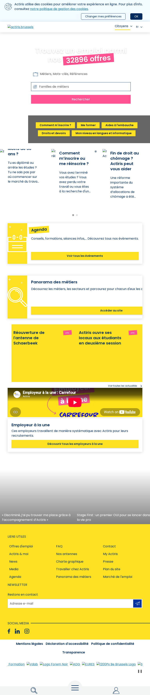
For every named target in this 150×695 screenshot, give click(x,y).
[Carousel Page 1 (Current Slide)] (73, 215)
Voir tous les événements (85, 256)
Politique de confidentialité (112, 643)
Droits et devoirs (54, 133)
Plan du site (111, 569)
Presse (108, 561)
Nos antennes (66, 554)
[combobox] (81, 86)
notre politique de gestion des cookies (59, 9)
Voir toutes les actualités (122, 385)
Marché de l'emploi (117, 577)
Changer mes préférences (103, 16)
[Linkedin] (17, 631)
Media (13, 569)
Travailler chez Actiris (72, 569)
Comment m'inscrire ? (55, 125)
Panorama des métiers (73, 577)
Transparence (73, 652)
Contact (109, 546)
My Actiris (110, 554)
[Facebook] (9, 631)
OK (136, 16)
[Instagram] (26, 631)
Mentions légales (29, 643)
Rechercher (81, 99)
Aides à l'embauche (119, 125)
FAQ (59, 546)
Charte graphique (69, 561)
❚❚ (139, 671)
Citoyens (121, 26)
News (13, 561)
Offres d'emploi (21, 546)
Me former (88, 125)
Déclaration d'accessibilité (67, 643)
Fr (137, 27)
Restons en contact (23, 594)
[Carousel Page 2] (77, 215)
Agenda (15, 577)
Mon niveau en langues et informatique (104, 133)
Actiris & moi (18, 554)
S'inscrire (137, 604)
